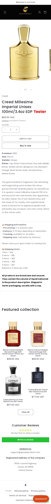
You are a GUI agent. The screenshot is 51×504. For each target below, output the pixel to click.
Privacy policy (38, 491)
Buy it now (25, 145)
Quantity (5, 125)
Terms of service (17, 495)
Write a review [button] (25, 439)
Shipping (5, 121)
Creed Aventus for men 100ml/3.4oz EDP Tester (13, 401)
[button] (5, 12)
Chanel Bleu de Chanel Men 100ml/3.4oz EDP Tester (38, 392)
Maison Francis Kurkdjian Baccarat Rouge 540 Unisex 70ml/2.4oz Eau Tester (38, 353)
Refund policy (21, 491)
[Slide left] (20, 89)
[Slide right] (31, 89)
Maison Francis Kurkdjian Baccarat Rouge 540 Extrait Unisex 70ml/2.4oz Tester (13, 353)
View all (25, 412)
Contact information (27, 500)
